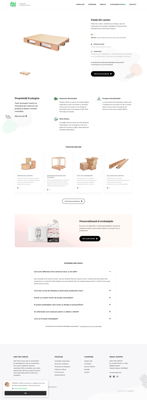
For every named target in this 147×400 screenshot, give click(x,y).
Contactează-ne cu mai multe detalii (102, 64)
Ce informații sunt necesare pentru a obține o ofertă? (56, 312)
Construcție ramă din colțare (56, 176)
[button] (73, 271)
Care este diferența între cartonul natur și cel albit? (55, 272)
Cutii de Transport (85, 176)
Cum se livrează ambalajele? (46, 319)
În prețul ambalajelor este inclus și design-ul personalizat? (58, 305)
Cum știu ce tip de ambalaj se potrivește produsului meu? (58, 291)
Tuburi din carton (25, 176)
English (130, 391)
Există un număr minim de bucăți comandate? (53, 298)
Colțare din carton (115, 176)
